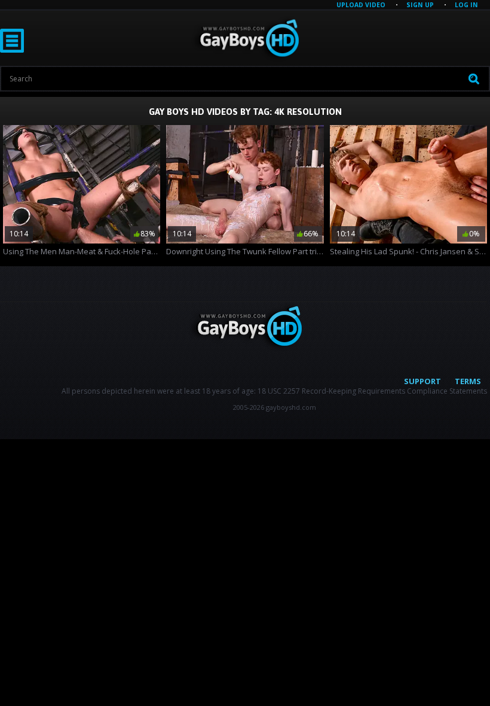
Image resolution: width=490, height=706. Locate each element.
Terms (468, 381)
